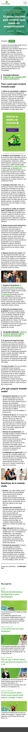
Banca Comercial (6, 627)
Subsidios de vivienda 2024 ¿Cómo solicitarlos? (14, 78)
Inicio (4, 10)
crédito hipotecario (16, 287)
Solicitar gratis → (12, 130)
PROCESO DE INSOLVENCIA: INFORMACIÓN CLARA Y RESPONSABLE (12, 594)
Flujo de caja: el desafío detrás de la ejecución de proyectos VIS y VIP (14, 662)
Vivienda (18, 31)
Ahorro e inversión (7, 691)
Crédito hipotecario (19, 166)
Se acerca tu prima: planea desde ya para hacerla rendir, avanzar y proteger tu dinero (12, 695)
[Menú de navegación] (25, 3)
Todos (3, 588)
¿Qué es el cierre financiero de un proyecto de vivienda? (14, 334)
